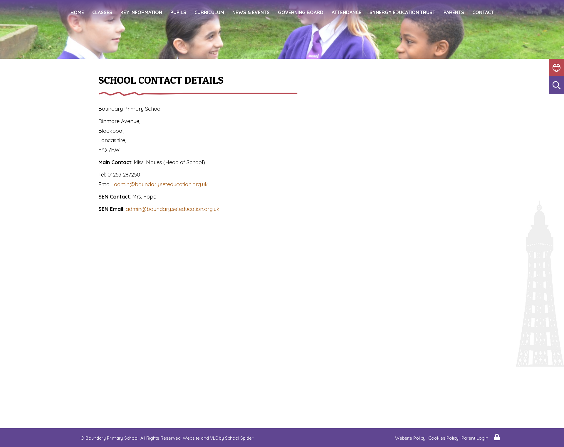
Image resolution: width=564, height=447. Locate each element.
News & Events (251, 12)
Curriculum (209, 12)
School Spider (239, 438)
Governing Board (300, 12)
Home (77, 12)
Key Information (141, 12)
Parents (454, 12)
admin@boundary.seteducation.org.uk (161, 184)
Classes (102, 12)
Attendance (346, 12)
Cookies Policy (443, 438)
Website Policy (410, 438)
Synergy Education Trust (402, 12)
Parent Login (474, 438)
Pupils (178, 12)
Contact (483, 12)
